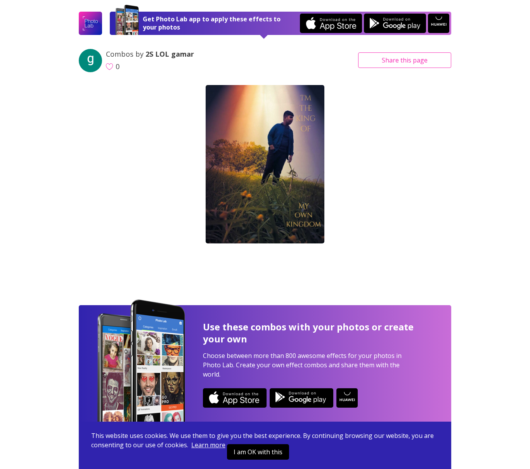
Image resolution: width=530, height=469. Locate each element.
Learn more (208, 445)
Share (405, 60)
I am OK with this (258, 452)
